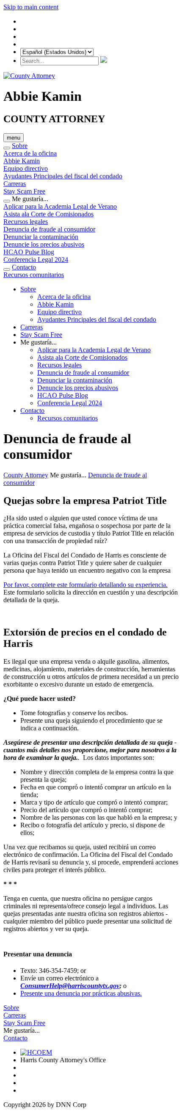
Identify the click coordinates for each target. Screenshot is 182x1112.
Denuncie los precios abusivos (43, 244)
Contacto (24, 267)
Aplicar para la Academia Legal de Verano (60, 206)
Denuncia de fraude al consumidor (49, 229)
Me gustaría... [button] (38, 342)
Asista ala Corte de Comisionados (48, 214)
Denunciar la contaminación (40, 236)
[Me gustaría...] (6, 201)
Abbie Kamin (21, 160)
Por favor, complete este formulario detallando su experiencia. (85, 584)
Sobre (20, 145)
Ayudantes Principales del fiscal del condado (62, 176)
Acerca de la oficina (30, 153)
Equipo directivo (25, 168)
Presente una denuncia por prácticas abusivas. (81, 993)
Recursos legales (25, 221)
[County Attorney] (29, 75)
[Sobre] (6, 148)
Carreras (14, 183)
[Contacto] (6, 269)
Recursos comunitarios (33, 274)
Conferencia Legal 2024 (35, 259)
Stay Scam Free (24, 191)
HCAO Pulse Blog (28, 252)
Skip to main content (30, 7)
